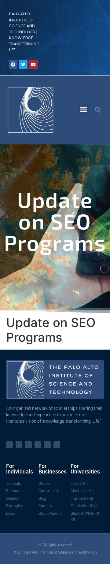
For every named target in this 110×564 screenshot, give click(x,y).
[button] (84, 110)
